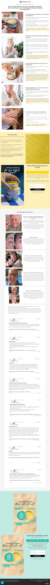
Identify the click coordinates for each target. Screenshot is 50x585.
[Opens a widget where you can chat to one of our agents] (47, 584)
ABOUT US (35, 580)
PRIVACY (43, 580)
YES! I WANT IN (37, 189)
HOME (31, 580)
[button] (2, 582)
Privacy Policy (40, 559)
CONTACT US (39, 580)
